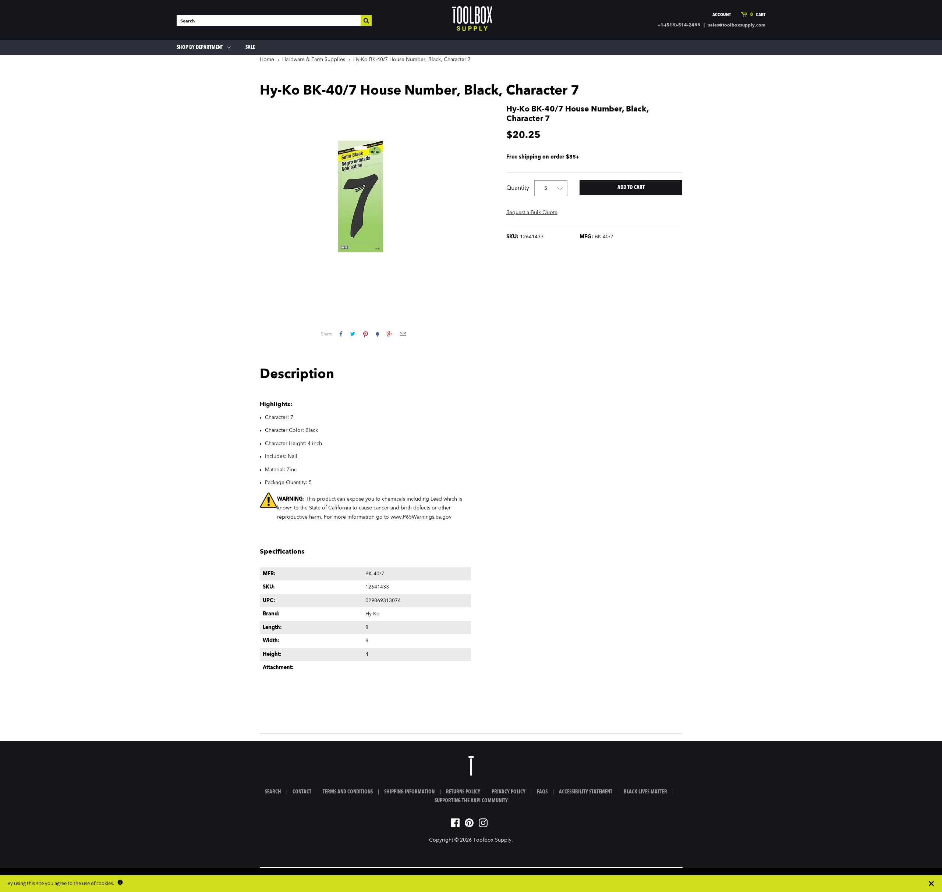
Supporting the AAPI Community (471, 800)
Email (403, 334)
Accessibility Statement (585, 792)
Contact (302, 792)
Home (267, 59)
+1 (389, 334)
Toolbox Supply (492, 840)
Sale (250, 47)
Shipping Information (409, 792)
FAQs (542, 792)
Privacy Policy (508, 792)
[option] (365, 203)
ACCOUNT (721, 15)
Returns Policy (463, 792)
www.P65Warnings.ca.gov (420, 517)
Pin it (365, 334)
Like (341, 334)
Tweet (352, 334)
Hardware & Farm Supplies (313, 59)
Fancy (377, 334)
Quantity (517, 188)
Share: (327, 334)
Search (273, 792)
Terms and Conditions (348, 792)
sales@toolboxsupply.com (736, 25)
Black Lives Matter (645, 792)
